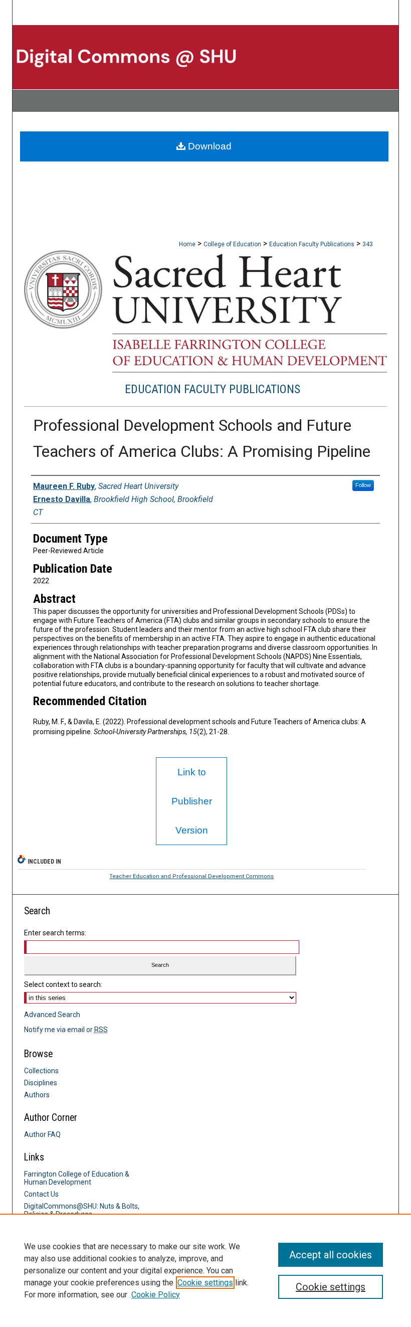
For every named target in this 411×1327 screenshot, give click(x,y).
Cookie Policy (155, 1294)
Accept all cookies (330, 1255)
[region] (205, 1270)
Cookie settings (205, 1282)
